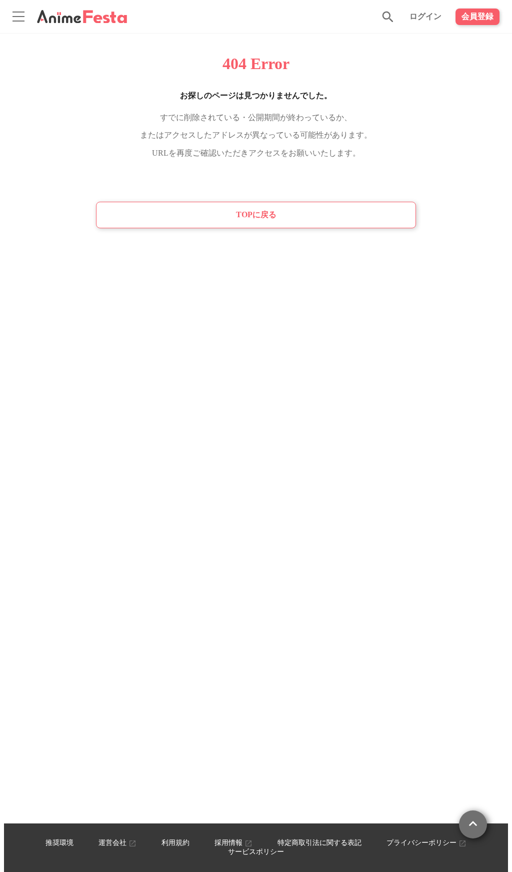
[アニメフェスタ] (82, 16)
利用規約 (176, 842)
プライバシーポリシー (422, 842)
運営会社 (113, 842)
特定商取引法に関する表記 (320, 842)
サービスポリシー (256, 851)
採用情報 (229, 842)
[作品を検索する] (388, 16)
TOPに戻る (256, 214)
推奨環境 (60, 842)
